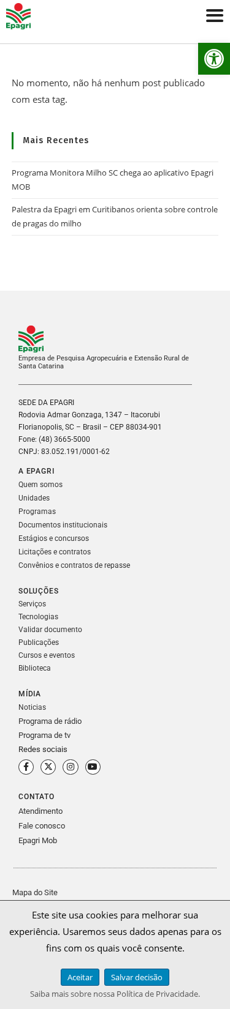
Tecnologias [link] (38, 616)
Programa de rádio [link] (50, 721)
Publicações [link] (38, 642)
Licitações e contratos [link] (54, 552)
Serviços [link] (32, 604)
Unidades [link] (34, 498)
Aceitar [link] (80, 977)
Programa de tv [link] (44, 735)
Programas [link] (37, 511)
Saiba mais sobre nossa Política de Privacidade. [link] (115, 993)
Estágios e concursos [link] (53, 538)
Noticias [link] (32, 707)
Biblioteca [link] (34, 668)
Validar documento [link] (50, 629)
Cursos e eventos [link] (46, 655)
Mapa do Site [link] (35, 892)
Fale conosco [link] (41, 825)
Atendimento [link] (40, 811)
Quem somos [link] (40, 484)
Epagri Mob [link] (37, 840)
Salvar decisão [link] (137, 977)
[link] (214, 59)
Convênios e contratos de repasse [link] (74, 565)
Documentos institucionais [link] (62, 525)
